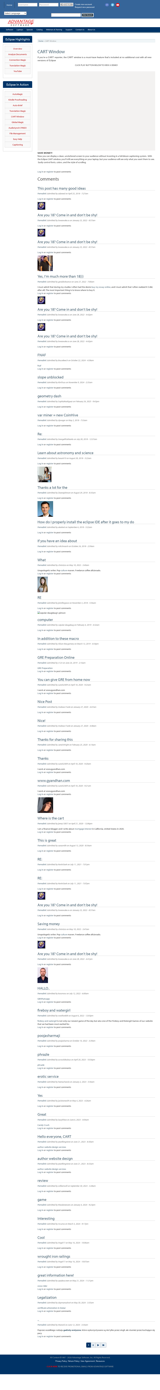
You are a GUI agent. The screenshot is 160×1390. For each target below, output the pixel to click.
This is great (47, 840)
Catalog (39, 29)
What (42, 559)
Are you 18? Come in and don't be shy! (67, 215)
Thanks (43, 758)
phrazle (43, 1054)
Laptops (20, 29)
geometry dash (49, 396)
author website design (55, 1158)
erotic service (48, 1076)
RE (39, 597)
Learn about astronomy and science (65, 452)
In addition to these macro (58, 638)
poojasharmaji (49, 1035)
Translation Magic (18, 65)
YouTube (18, 71)
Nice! (41, 720)
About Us (91, 29)
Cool (41, 1237)
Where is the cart (51, 818)
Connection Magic (17, 60)
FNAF (42, 355)
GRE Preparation (45, 668)
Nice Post (45, 701)
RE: (40, 859)
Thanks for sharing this (55, 739)
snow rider (42, 1286)
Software (9, 29)
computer (45, 619)
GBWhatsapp (44, 998)
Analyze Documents (17, 54)
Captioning (17, 144)
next (98, 1345)
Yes (40, 1095)
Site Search (87, 15)
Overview (17, 48)
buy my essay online (101, 287)
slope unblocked (51, 377)
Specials (30, 29)
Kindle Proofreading (17, 99)
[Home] (21, 23)
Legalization (47, 1297)
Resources (100, 1361)
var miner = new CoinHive (58, 415)
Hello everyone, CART (54, 1136)
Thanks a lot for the (52, 487)
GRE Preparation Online (56, 657)
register (49, 171)
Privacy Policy (61, 1361)
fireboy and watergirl (54, 1010)
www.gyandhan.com (54, 780)
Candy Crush (43, 1125)
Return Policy (73, 1361)
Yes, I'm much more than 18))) (61, 276)
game (42, 1199)
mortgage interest (83, 828)
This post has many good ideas (62, 188)
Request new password (84, 7)
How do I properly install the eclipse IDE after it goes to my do (86, 522)
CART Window (17, 116)
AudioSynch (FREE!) (18, 127)
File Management (18, 133)
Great (42, 1114)
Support (69, 29)
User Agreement (88, 1361)
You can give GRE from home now (64, 679)
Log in (67, 4)
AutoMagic (17, 94)
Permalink (42, 193)
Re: (40, 433)
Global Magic (18, 122)
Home (9, 5)
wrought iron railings (54, 1256)
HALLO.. (44, 988)
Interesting (46, 1218)
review (43, 1180)
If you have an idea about (57, 540)
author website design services (52, 1147)
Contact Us (80, 29)
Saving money (49, 923)
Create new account (83, 4)
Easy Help (17, 139)
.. (38, 1319)
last (103, 1345)
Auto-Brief (17, 105)
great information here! (56, 1275)
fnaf (39, 365)
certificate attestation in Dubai (51, 1308)
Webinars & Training (54, 29)
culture (64, 570)
